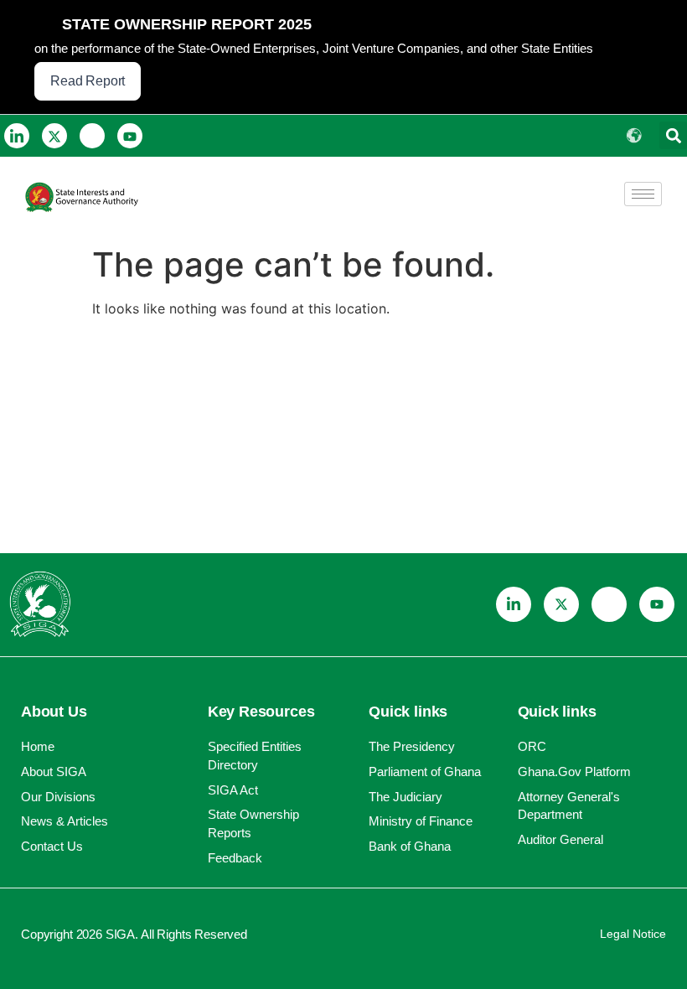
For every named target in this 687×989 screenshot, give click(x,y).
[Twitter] (54, 135)
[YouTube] (129, 135)
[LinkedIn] (16, 135)
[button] (673, 135)
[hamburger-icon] (643, 194)
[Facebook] (92, 135)
